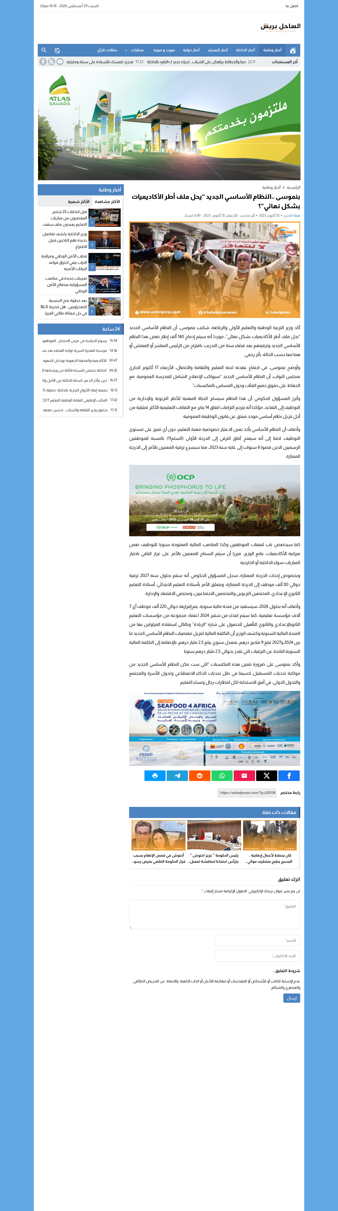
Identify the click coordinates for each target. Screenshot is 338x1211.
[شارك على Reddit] (199, 776)
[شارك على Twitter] (266, 776)
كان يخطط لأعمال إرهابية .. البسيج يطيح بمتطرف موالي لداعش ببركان (269, 861)
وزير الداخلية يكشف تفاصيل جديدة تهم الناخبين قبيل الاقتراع (65, 240)
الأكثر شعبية (79, 201)
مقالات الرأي (107, 50)
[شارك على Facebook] (289, 776)
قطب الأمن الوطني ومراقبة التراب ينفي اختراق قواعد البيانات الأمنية (64, 262)
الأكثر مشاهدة (107, 201)
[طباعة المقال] (155, 776)
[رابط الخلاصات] (51, 61)
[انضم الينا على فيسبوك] (42, 61)
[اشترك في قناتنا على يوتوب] (59, 61)
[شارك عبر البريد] (244, 776)
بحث (44, 50)
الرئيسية (292, 50)
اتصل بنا (292, 6)
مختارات (137, 50)
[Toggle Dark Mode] (57, 50)
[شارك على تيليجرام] (177, 776)
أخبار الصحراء (218, 50)
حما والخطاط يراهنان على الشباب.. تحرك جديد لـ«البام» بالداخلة (234, 61)
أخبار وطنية (272, 50)
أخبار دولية (191, 50)
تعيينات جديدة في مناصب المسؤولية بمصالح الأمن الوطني (66, 284)
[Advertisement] (134, 27)
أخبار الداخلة (245, 50)
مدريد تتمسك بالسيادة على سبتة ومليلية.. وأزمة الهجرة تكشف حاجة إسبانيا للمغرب (103, 61)
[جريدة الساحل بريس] (265, 28)
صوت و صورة (164, 50)
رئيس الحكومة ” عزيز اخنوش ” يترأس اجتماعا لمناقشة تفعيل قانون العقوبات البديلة (214, 861)
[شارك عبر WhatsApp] (222, 776)
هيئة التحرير (291, 215)
